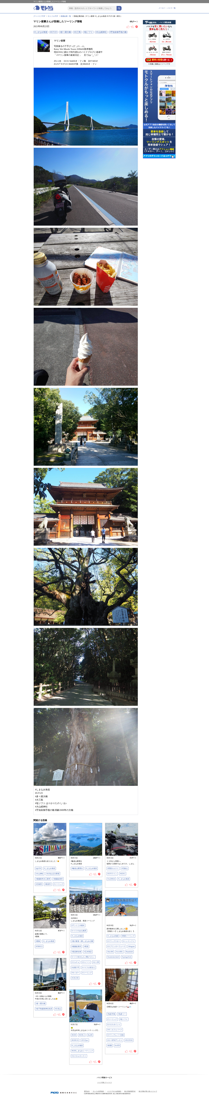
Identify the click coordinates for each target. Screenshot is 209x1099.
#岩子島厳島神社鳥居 (44, 1009)
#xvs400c (119, 952)
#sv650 (117, 1045)
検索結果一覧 (66, 16)
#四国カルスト (113, 868)
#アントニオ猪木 (78, 925)
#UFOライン (112, 874)
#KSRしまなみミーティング (82, 1051)
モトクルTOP (53, 16)
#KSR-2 (82, 1035)
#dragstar (131, 946)
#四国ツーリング (128, 936)
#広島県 (39, 884)
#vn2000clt (111, 879)
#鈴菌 (109, 1045)
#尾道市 (48, 884)
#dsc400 (110, 952)
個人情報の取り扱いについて (148, 1091)
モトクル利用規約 (98, 1091)
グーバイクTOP (39, 16)
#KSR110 (75, 1040)
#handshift (129, 952)
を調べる (158, 60)
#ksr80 (90, 1035)
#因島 (38, 941)
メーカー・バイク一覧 (167, 8)
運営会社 (87, 1091)
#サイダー (75, 973)
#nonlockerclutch (113, 957)
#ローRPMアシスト (114, 1040)
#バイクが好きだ (88, 967)
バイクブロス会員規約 (114, 1091)
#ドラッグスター (113, 941)
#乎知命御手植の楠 (118, 32)
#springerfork (126, 957)
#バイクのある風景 (79, 931)
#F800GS (39, 946)
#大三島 (77, 32)
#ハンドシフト (128, 941)
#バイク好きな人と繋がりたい (83, 957)
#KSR (74, 1035)
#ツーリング (58, 884)
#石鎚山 (125, 868)
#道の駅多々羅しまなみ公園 (82, 941)
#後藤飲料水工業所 (43, 879)
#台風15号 (75, 967)
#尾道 (86, 946)
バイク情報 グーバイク (104, 1082)
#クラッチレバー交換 (115, 1035)
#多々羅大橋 (65, 32)
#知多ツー (122, 1014)
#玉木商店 (88, 952)
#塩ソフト (88, 32)
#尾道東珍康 (76, 952)
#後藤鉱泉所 (58, 879)
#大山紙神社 (101, 32)
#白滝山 (58, 1009)
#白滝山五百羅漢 (52, 874)
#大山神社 (40, 874)
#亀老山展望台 (77, 868)
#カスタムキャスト (79, 1056)
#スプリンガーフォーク (116, 946)
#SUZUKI (129, 1040)
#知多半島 (111, 1014)
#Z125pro (84, 1040)
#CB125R (75, 978)
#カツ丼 (96, 962)
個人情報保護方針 (130, 1091)
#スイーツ (86, 962)
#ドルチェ (75, 962)
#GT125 (53, 32)
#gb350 (38, 868)
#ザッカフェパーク (114, 1030)
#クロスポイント (113, 1024)
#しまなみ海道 (40, 32)
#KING (122, 874)
